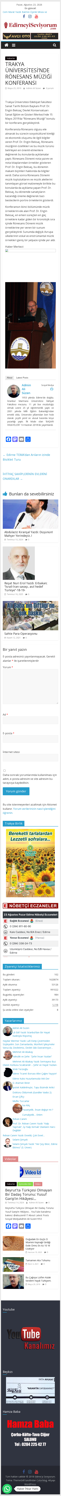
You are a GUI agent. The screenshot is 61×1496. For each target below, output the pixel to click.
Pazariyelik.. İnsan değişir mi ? (37, 1109)
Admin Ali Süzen (33, 88)
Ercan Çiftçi (18, 1096)
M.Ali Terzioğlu (20, 1069)
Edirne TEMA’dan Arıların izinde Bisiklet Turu (26, 457)
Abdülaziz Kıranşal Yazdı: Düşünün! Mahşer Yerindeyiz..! (28, 534)
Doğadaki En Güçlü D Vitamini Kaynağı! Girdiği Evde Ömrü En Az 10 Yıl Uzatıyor (38, 1244)
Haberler (11, 58)
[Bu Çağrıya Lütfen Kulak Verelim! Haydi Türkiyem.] (13, 1275)
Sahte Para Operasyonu (20, 633)
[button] (7, 1489)
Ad (5, 714)
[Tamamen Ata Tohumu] (13, 1258)
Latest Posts (22, 377)
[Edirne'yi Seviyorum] (6, 45)
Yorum (8, 667)
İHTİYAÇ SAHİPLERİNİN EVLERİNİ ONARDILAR (25, 476)
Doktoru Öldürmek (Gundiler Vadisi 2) (32, 1092)
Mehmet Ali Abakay (23, 1051)
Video (38, 1184)
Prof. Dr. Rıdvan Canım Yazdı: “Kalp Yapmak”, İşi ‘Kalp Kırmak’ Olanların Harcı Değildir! (34, 1127)
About (9, 377)
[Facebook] (52, 389)
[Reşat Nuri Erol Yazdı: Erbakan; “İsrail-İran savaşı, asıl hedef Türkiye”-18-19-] (19, 548)
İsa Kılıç (26, 1105)
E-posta (8, 733)
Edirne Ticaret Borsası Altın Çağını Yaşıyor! (35, 1073)
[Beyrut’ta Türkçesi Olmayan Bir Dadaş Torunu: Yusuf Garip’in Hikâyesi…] (30, 1166)
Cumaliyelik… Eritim (32, 1114)
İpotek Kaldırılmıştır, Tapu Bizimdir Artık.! (34, 1087)
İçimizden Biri (25, 1184)
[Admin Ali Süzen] (13, 387)
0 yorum (50, 88)
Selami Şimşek (20, 1139)
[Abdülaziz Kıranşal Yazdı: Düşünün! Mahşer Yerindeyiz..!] (30, 501)
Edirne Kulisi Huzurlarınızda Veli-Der (31, 1078)
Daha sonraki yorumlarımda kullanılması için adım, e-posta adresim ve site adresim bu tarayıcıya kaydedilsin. (30, 779)
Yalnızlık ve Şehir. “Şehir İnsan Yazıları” (32, 1056)
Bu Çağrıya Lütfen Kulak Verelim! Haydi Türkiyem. (38, 1279)
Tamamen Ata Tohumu (38, 1260)
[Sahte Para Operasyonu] (30, 603)
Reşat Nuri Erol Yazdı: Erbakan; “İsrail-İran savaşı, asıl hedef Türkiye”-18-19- (25, 586)
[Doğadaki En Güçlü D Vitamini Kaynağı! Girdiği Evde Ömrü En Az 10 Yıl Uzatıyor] (13, 1237)
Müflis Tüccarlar (21, 1101)
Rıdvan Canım (20, 1118)
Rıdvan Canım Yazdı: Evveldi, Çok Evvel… (24, 1135)
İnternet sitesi (11, 752)
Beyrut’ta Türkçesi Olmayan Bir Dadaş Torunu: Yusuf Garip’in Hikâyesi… (28, 1194)
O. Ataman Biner (21, 1082)
